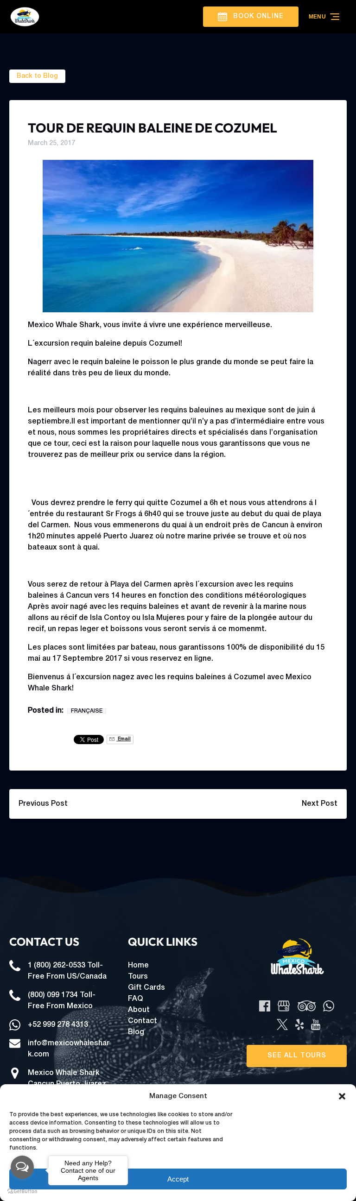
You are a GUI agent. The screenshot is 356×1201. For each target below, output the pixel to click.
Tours (138, 976)
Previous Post (43, 804)
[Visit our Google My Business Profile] (284, 1005)
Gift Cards (146, 988)
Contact (142, 1021)
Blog (136, 1032)
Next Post (319, 804)
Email (123, 739)
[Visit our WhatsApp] (328, 1005)
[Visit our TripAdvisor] (307, 1005)
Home (138, 965)
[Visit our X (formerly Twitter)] (282, 1024)
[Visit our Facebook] (264, 1005)
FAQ (135, 999)
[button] (342, 1096)
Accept (178, 1179)
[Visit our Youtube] (315, 1024)
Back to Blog (37, 76)
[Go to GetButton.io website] (22, 1191)
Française (86, 711)
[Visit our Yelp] (299, 1024)
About (139, 1010)
